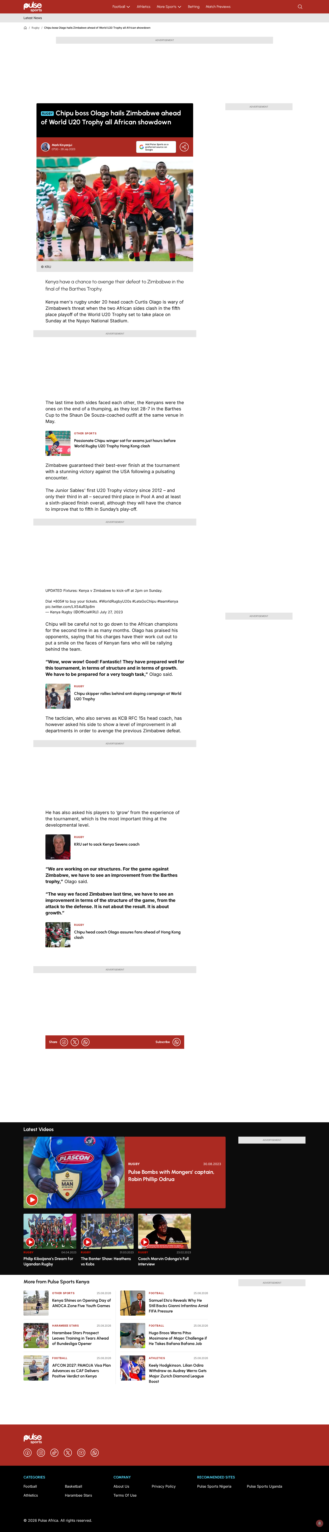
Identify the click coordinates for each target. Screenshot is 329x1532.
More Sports (166, 6)
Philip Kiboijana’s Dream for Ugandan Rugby (48, 1261)
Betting (193, 6)
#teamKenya (167, 601)
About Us (121, 1486)
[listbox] (165, 1241)
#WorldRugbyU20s (115, 601)
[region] (165, 1241)
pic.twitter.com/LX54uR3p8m (70, 606)
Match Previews (218, 6)
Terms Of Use (125, 1495)
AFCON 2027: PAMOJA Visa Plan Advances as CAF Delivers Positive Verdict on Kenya (81, 1371)
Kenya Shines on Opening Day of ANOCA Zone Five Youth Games (81, 1303)
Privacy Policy (164, 1486)
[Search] (301, 7)
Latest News (33, 18)
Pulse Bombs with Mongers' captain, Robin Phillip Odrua (171, 1175)
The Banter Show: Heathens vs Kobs (106, 1261)
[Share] (184, 146)
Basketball (73, 1486)
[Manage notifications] (319, 1523)
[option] (50, 1242)
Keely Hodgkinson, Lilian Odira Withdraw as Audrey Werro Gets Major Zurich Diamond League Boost (178, 1373)
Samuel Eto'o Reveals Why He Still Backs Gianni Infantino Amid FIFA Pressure (178, 1306)
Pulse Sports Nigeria (214, 1486)
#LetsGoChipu (144, 601)
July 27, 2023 (111, 612)
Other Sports (63, 1293)
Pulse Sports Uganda (264, 1486)
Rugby (36, 27)
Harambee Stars (65, 1325)
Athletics (143, 6)
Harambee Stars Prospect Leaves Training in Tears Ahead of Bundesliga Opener (80, 1338)
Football (119, 6)
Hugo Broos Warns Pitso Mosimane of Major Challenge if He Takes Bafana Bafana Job (178, 1338)
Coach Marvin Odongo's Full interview (163, 1261)
